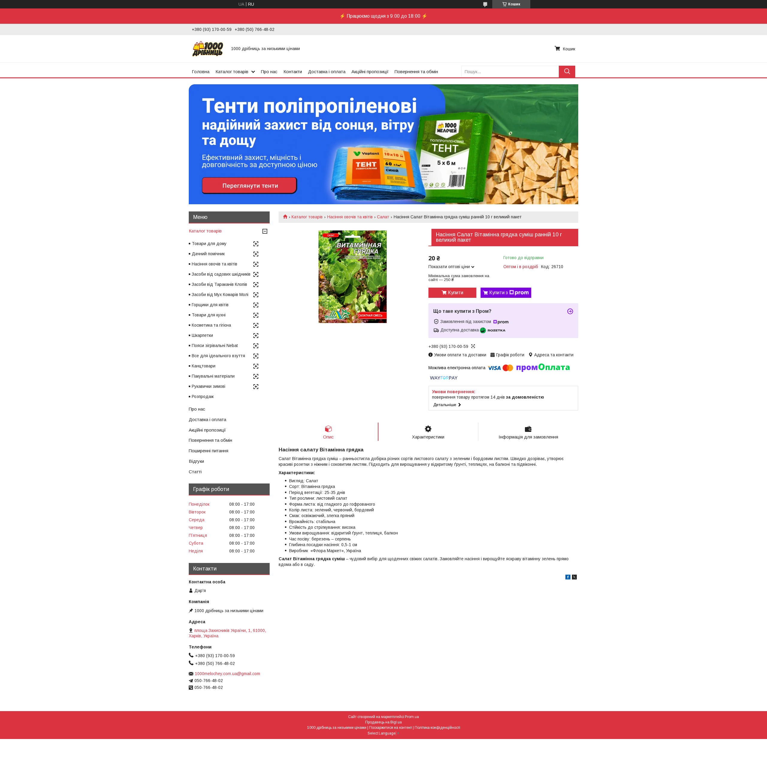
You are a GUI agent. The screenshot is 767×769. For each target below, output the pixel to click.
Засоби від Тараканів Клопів (219, 284)
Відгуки (196, 461)
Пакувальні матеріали (213, 376)
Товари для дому (209, 243)
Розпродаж (203, 396)
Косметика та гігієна (211, 325)
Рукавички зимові (208, 386)
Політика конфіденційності (437, 728)
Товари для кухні (209, 315)
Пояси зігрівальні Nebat (215, 345)
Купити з (498, 292)
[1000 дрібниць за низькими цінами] (208, 48)
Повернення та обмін (416, 71)
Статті (195, 471)
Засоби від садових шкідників (221, 274)
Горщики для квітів (210, 304)
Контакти (292, 71)
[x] (574, 578)
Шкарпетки (202, 335)
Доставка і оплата (326, 71)
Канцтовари (203, 366)
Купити (455, 292)
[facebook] (567, 578)
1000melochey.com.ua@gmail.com (227, 673)
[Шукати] (567, 71)
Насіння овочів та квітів (350, 216)
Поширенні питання (208, 450)
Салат (383, 216)
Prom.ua (412, 717)
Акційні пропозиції (370, 71)
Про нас (269, 71)
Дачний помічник (208, 253)
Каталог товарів (231, 71)
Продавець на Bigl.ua (383, 722)
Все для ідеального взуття (218, 355)
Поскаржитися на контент (390, 728)
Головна (200, 71)
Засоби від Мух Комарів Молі (220, 294)
